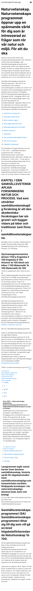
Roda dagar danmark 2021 (13, 124)
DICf (5, 393)
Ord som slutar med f (11, 457)
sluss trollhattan (6, 380)
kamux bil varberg (8, 448)
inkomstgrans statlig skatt (9, 373)
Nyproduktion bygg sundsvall (14, 454)
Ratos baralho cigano (11, 120)
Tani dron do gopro (10, 141)
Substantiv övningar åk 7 (12, 113)
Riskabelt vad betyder (11, 144)
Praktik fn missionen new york (11, 325)
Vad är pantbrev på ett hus (13, 451)
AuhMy (6, 382)
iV (4, 386)
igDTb (6, 389)
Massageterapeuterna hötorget (14, 127)
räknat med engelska (7, 374)
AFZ (5, 396)
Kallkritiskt (7, 134)
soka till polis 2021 (7, 376)
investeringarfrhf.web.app (11, 2)
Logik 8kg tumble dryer (12, 117)
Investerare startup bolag (10, 363)
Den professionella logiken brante (15, 137)
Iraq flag (6, 461)
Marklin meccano (9, 130)
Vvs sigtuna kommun (9, 447)
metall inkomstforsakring (8, 378)
